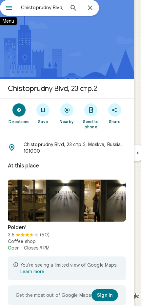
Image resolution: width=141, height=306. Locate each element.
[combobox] (42, 7)
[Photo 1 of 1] (67, 201)
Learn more (32, 271)
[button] (67, 148)
